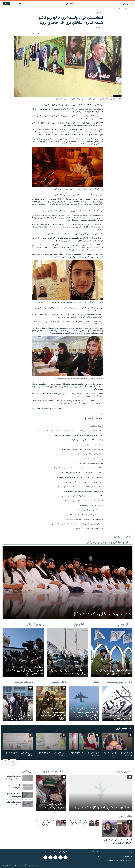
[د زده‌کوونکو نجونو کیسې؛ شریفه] (27, 804)
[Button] (35, 34)
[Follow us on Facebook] (65, 857)
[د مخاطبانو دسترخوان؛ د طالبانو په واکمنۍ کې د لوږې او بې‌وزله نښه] (51, 793)
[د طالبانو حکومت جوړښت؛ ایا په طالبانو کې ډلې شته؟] (18, 703)
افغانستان (99, 13)
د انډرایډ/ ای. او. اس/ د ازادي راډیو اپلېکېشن (119, 860)
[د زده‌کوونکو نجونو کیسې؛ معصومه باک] (27, 778)
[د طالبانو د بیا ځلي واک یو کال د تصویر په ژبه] (100, 793)
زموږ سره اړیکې (127, 856)
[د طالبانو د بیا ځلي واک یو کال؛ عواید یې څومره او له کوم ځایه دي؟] (67, 652)
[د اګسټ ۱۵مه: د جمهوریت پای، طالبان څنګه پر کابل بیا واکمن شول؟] (51, 703)
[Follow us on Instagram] (50, 857)
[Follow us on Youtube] (55, 857)
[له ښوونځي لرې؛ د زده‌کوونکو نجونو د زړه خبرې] (84, 741)
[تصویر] (20, 3)
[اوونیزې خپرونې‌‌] (13, 3)
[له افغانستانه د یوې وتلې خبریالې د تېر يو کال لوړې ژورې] (117, 828)
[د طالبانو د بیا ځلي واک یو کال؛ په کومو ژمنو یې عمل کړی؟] (111, 652)
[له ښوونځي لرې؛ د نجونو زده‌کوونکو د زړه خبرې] (117, 741)
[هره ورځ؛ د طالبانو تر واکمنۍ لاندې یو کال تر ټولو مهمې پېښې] (117, 703)
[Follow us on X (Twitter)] (60, 857)
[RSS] (45, 857)
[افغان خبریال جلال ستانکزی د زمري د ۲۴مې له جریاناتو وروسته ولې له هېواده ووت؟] (61, 823)
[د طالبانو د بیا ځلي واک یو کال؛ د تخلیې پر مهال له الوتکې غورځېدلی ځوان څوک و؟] (84, 703)
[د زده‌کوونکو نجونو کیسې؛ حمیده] (27, 787)
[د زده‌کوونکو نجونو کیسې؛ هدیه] (27, 795)
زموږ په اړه (97, 856)
